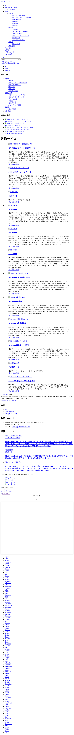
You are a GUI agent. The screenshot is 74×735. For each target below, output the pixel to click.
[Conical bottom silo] (13, 363)
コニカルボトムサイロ (20, 31)
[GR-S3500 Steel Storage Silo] (20, 144)
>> (7, 394)
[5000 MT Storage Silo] (18, 168)
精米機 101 (8, 452)
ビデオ (7, 50)
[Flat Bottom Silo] (13, 192)
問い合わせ (12, 164)
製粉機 (10, 13)
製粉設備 (15, 21)
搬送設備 (15, 25)
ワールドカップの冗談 (12, 438)
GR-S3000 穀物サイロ (17, 301)
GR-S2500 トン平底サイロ (13, 125)
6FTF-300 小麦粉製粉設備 (13, 133)
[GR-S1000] (12, 205)
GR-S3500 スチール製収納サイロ (22, 148)
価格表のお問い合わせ (8, 400)
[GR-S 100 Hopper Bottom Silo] (20, 377)
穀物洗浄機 (16, 38)
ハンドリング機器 (18, 40)
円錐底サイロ (13, 367)
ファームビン (17, 34)
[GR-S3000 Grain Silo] (16, 297)
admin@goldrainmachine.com (10, 63)
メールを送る (5, 490)
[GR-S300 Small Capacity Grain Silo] (18, 319)
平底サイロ (16, 29)
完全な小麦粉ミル (18, 15)
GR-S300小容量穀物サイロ (19, 323)
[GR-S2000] (12, 250)
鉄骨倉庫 (11, 46)
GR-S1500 (12, 232)
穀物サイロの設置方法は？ (14, 462)
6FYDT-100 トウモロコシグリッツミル (18, 129)
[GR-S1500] (12, 229)
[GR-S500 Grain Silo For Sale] (17, 341)
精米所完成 (16, 44)
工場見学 (11, 9)
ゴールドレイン (6, 492)
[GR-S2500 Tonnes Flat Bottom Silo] (18, 273)
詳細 (17, 164)
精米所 (10, 42)
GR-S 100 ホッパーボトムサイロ (21, 381)
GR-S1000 (12, 209)
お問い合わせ (9, 52)
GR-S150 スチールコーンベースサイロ (18, 121)
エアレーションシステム (20, 36)
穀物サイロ (12, 27)
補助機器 (15, 23)
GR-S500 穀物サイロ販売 (18, 345)
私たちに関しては (11, 7)
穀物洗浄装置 (17, 19)
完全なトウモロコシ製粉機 (21, 17)
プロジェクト (9, 54)
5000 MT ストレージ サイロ (19, 172)
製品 (6, 11)
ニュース (8, 48)
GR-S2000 (12, 254)
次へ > (4, 394)
